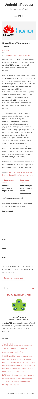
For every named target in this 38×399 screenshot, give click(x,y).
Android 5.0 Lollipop (19, 345)
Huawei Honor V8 (15, 175)
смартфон (6, 384)
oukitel (24, 368)
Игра (31, 379)
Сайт (4, 257)
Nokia (14, 368)
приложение (25, 382)
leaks (10, 365)
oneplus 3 (18, 368)
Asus (23, 359)
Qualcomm (29, 368)
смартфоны (14, 384)
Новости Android (10, 55)
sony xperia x (17, 378)
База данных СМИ (19, 294)
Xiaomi (24, 379)
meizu (4, 368)
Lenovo (19, 365)
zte (28, 378)
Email (4, 249)
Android (10, 172)
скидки (33, 382)
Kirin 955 (32, 175)
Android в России (19, 5)
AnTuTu (14, 359)
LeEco (14, 365)
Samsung (7, 375)
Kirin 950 (25, 175)
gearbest (6, 362)
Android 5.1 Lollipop (10, 348)
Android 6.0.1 (19, 356)
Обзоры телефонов (23, 55)
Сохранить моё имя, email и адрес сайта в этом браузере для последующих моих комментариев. (18, 269)
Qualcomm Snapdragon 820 (14, 371)
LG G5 (27, 365)
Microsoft (10, 368)
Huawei (5, 175)
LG (24, 365)
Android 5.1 (28, 345)
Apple (19, 359)
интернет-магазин (12, 382)
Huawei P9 (5, 365)
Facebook (28, 359)
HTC (26, 362)
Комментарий (8, 211)
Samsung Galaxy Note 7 (20, 375)
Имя (4, 240)
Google (13, 362)
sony (11, 379)
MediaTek (32, 365)
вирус (4, 382)
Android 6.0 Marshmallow (23, 172)
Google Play (20, 362)
